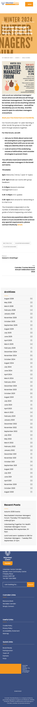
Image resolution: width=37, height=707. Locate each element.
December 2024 (10, 352)
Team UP (6, 653)
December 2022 (10, 424)
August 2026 (9, 299)
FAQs (4, 658)
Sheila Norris (26, 58)
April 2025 (8, 340)
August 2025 (9, 329)
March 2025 (8, 344)
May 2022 (8, 439)
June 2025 (8, 336)
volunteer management (22, 243)
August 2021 (8, 469)
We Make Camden (9, 604)
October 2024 (9, 359)
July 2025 (7, 333)
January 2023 (9, 420)
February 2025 (9, 348)
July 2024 (8, 367)
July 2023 (7, 401)
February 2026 (9, 310)
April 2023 (8, 408)
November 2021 (10, 458)
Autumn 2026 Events (12, 512)
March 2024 (9, 378)
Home (3, 22)
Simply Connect (8, 606)
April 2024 (8, 374)
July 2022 (7, 435)
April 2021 (7, 480)
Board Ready (7, 648)
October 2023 (9, 393)
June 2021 (8, 477)
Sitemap (6, 634)
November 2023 (10, 389)
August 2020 (9, 492)
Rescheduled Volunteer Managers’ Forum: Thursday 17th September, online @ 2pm (17, 518)
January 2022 (9, 450)
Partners (6, 656)
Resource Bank (8, 601)
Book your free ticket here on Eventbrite (18, 118)
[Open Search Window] (32, 11)
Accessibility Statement (11, 631)
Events (11, 22)
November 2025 (10, 317)
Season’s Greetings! (10, 257)
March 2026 (8, 306)
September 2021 (10, 465)
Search (30, 584)
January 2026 (9, 314)
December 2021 (10, 454)
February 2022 (9, 446)
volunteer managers (9, 246)
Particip (8, 651)
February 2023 (9, 416)
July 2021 (7, 473)
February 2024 (10, 382)
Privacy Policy (7, 628)
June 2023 (8, 405)
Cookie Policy (7, 626)
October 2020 (9, 488)
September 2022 (10, 431)
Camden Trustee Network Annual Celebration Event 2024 (25, 269)
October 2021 (9, 462)
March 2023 (8, 412)
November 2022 (10, 427)
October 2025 (9, 321)
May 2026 (8, 302)
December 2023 (10, 386)
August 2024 (9, 363)
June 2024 (8, 371)
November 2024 (10, 355)
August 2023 (9, 397)
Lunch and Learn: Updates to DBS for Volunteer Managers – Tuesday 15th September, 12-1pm (18, 538)
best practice (7, 243)
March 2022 (8, 443)
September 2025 (10, 325)
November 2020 (10, 484)
